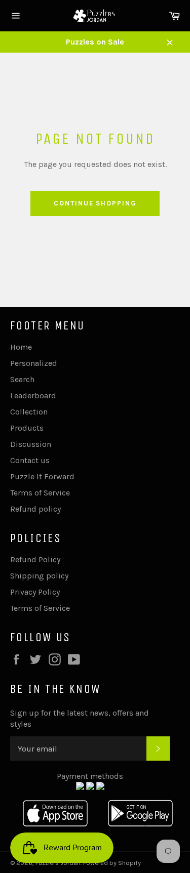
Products (27, 428)
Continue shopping (95, 203)
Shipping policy (39, 575)
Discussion (30, 444)
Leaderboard (33, 395)
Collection (29, 412)
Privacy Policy (35, 592)
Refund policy (35, 509)
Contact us (30, 460)
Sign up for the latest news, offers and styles (79, 718)
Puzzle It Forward (42, 476)
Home (21, 347)
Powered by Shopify (112, 862)
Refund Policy (35, 559)
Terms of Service (40, 492)
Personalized (33, 363)
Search (22, 379)
